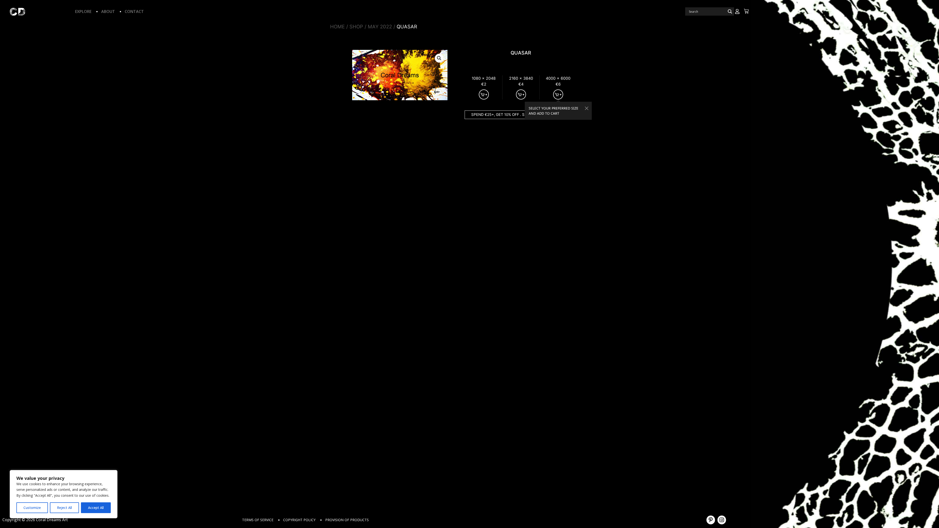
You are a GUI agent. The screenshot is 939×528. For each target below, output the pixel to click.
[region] (63, 494)
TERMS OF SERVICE (257, 519)
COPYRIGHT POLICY (299, 519)
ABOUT (108, 11)
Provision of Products (347, 519)
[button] (439, 58)
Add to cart (484, 94)
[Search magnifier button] (730, 11)
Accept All (96, 507)
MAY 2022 (380, 27)
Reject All (64, 507)
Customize (32, 507)
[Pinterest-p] (710, 520)
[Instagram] (721, 520)
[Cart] (746, 11)
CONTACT (134, 11)
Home (337, 27)
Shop (356, 27)
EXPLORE (83, 11)
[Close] (586, 108)
